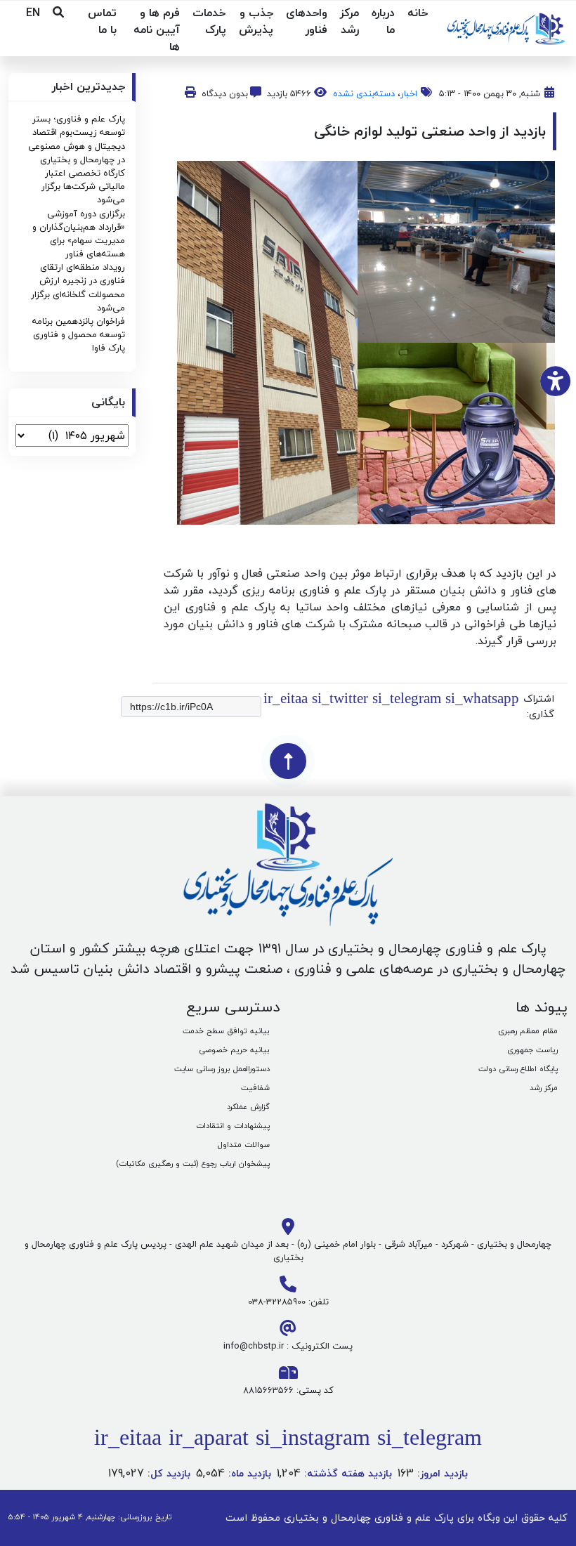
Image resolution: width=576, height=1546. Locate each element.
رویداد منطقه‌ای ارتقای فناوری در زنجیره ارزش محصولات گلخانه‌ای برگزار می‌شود (78, 287)
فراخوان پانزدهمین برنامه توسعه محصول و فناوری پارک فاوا (78, 334)
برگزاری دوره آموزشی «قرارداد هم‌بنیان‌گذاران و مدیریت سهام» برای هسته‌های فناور (78, 234)
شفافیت (255, 1087)
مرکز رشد (544, 1087)
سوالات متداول (244, 1144)
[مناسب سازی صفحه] (554, 380)
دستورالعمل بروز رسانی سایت (222, 1068)
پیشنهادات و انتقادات (233, 1125)
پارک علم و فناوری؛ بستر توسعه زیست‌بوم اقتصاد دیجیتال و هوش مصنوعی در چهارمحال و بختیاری (76, 139)
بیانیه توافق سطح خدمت (226, 1030)
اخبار (408, 93)
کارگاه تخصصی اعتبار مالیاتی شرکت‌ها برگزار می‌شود (83, 186)
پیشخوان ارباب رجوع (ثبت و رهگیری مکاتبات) (193, 1163)
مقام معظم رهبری (528, 1030)
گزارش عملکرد (248, 1106)
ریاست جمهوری (532, 1049)
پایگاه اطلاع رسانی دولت (518, 1068)
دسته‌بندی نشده (364, 93)
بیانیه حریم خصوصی (234, 1049)
